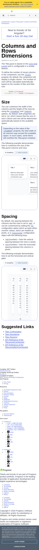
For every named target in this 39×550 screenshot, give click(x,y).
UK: (14, 425)
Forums (6, 396)
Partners (6, 403)
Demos (6, 391)
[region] (19, 538)
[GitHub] (8, 444)
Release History (9, 394)
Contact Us (7, 421)
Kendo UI (3, 374)
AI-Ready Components (16, 377)
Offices (6, 494)
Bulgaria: (15, 428)
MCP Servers (4, 377)
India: (14, 426)
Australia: (16, 430)
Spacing (9, 216)
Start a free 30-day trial (19, 36)
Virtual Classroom (9, 404)
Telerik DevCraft (5, 371)
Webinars (7, 399)
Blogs (5, 398)
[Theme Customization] (34, 158)
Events (6, 406)
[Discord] (8, 446)
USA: (14, 423)
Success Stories (9, 414)
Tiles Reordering (12, 334)
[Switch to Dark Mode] (31, 158)
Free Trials (7, 382)
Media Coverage (9, 491)
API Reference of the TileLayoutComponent (14, 341)
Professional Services (11, 401)
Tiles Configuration (13, 332)
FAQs (5, 407)
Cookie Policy (5, 536)
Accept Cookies (19, 541)
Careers (6, 493)
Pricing (6, 383)
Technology (7, 486)
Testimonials (8, 415)
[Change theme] (25, 158)
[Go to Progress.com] (6, 471)
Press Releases (9, 489)
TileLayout (19, 22)
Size (5, 102)
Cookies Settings (19, 546)
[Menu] (3, 15)
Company (7, 485)
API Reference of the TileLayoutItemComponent (16, 346)
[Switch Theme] (35, 15)
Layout (13, 22)
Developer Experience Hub (12, 390)
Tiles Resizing (11, 337)
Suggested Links (17, 326)
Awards (6, 488)
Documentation (8, 393)
